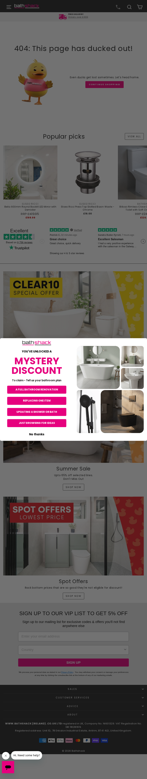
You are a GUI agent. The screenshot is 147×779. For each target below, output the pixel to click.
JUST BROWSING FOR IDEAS (37, 423)
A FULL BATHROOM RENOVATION (37, 389)
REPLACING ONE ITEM (37, 400)
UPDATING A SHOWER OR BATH (36, 412)
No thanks (36, 434)
